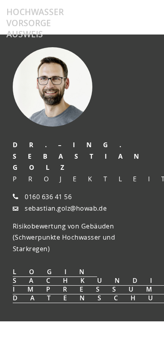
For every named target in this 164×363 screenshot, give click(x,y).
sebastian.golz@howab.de (66, 208)
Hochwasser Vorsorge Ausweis (35, 23)
